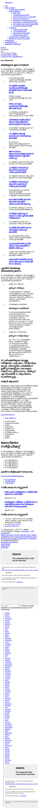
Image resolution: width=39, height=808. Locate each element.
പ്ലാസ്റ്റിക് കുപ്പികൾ (20, 35)
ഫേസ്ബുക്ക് (5, 544)
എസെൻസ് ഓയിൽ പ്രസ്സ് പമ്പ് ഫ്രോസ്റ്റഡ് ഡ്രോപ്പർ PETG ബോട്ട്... (21, 261)
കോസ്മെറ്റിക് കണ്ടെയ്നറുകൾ (25, 537)
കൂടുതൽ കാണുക (8, 414)
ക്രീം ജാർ (16, 13)
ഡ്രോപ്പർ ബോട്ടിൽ (20, 29)
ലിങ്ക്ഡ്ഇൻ (5, 546)
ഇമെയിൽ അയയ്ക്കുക (9, 542)
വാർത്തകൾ (9, 40)
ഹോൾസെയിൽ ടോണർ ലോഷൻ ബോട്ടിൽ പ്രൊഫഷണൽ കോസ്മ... (20, 201)
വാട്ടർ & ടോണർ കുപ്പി (21, 18)
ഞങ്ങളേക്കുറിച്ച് (10, 42)
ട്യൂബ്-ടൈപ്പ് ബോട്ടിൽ (21, 33)
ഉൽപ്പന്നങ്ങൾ (10, 8)
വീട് (6, 6)
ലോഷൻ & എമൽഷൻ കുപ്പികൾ (25, 20)
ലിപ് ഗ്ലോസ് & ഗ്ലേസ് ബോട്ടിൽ (25, 24)
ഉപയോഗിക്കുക (14, 11)
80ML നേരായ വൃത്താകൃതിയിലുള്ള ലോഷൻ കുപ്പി (18, 106)
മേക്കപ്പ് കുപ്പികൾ (7, 535)
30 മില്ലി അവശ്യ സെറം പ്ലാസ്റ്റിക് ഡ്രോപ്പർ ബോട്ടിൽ (20, 229)
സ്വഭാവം (12, 28)
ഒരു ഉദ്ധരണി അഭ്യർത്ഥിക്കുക (12, 476)
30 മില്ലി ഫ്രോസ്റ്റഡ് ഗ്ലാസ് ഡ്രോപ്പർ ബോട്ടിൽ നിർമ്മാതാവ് (21, 215)
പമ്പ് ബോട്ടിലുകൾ (19, 31)
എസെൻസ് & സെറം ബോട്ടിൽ (24, 17)
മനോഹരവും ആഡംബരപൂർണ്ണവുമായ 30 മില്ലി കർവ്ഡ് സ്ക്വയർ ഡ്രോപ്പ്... (21, 154)
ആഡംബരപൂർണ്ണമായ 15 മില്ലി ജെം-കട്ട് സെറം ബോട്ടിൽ (21, 493)
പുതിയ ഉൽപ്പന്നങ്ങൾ (17, 9)
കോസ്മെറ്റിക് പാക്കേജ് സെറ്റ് (19, 37)
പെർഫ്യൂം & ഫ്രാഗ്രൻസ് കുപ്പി (25, 22)
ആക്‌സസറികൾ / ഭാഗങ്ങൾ (19, 38)
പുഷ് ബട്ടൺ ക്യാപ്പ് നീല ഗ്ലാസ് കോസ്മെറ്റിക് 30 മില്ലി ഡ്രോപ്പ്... (20, 245)
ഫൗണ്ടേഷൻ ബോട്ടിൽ (21, 15)
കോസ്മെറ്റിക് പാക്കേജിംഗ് (27, 538)
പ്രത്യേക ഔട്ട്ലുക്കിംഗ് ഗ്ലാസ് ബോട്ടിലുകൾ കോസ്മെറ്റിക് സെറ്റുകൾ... (20, 121)
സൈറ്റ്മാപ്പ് (25, 531)
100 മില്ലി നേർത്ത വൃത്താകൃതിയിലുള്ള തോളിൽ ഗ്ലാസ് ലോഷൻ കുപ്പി (20, 89)
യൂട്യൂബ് (4, 547)
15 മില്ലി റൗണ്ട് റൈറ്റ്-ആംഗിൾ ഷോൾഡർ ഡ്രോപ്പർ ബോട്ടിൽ (19, 170)
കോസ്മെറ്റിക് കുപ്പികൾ (9, 538)
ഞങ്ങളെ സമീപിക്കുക (13, 44)
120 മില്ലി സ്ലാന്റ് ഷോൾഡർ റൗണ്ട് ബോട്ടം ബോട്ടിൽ (20, 136)
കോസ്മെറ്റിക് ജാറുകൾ (22, 535)
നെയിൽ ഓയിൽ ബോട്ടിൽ (22, 26)
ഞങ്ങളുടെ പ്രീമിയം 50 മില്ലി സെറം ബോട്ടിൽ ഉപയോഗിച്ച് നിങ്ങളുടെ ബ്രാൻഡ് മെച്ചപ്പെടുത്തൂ (21, 504)
